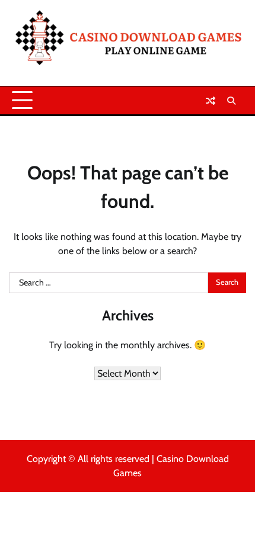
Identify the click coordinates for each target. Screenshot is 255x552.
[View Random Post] (210, 101)
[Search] (231, 101)
